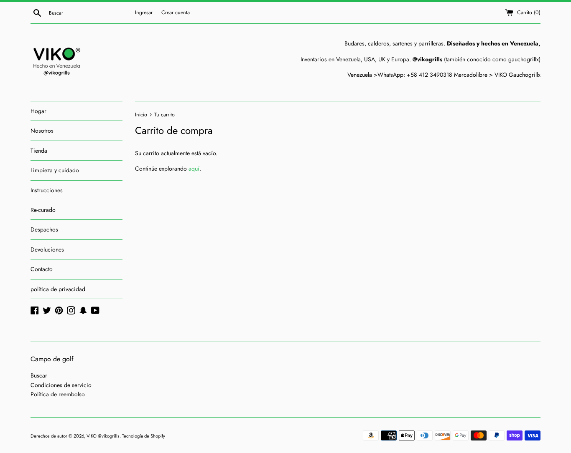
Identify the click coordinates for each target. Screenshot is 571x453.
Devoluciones (47, 249)
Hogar (38, 111)
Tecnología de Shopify (143, 436)
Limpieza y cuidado (55, 170)
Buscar (39, 375)
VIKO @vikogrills (103, 436)
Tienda (39, 150)
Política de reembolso (58, 394)
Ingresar (144, 12)
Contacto (42, 269)
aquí (194, 168)
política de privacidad (58, 289)
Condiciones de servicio (61, 385)
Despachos (44, 229)
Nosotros (42, 130)
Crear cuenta (175, 12)
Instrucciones (47, 190)
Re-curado (43, 210)
